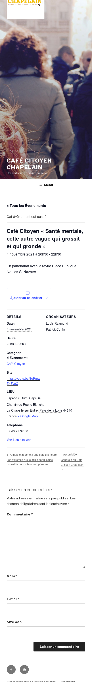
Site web (14, 622)
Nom (12, 576)
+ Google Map (28, 416)
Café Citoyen (16, 363)
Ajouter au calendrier (26, 297)
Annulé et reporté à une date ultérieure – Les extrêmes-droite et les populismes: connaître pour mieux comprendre (33, 459)
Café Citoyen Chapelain (29, 164)
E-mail (13, 599)
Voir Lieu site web (19, 439)
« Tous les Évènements (26, 205)
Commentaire (20, 514)
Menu (48, 185)
